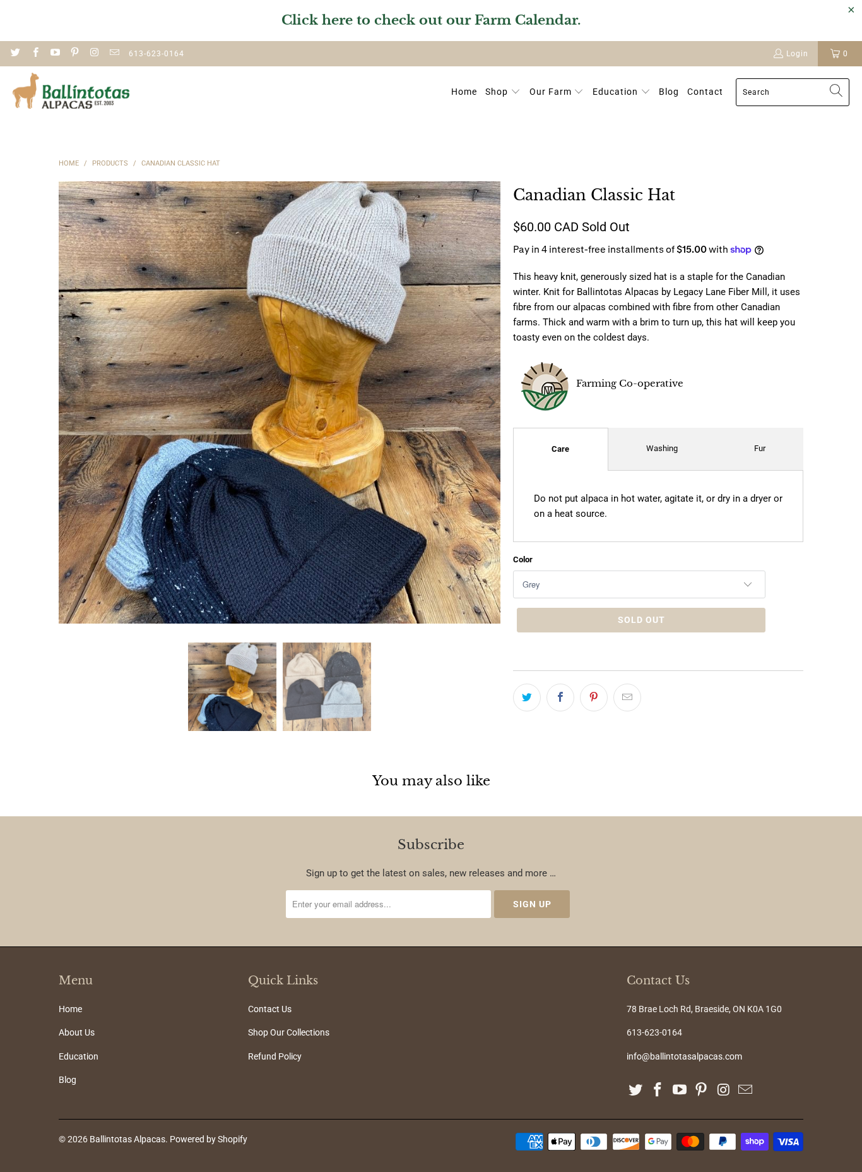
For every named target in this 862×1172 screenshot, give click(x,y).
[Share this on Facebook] (560, 697)
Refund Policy (275, 1056)
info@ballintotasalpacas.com (684, 1056)
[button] (503, 92)
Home (70, 1009)
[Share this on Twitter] (527, 697)
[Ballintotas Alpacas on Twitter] (14, 53)
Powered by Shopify (208, 1139)
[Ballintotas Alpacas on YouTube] (54, 53)
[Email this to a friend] (627, 697)
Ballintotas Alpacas (127, 1139)
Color (523, 559)
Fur (759, 448)
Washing (662, 448)
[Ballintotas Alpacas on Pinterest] (74, 53)
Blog (67, 1080)
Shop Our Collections (288, 1032)
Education (78, 1056)
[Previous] (68, 402)
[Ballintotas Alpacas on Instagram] (93, 53)
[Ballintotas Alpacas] (71, 92)
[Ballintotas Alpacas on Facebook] (34, 53)
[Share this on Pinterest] (594, 697)
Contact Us (270, 1009)
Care (560, 449)
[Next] (491, 402)
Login (797, 53)
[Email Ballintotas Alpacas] (113, 53)
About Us (77, 1032)
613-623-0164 (156, 53)
